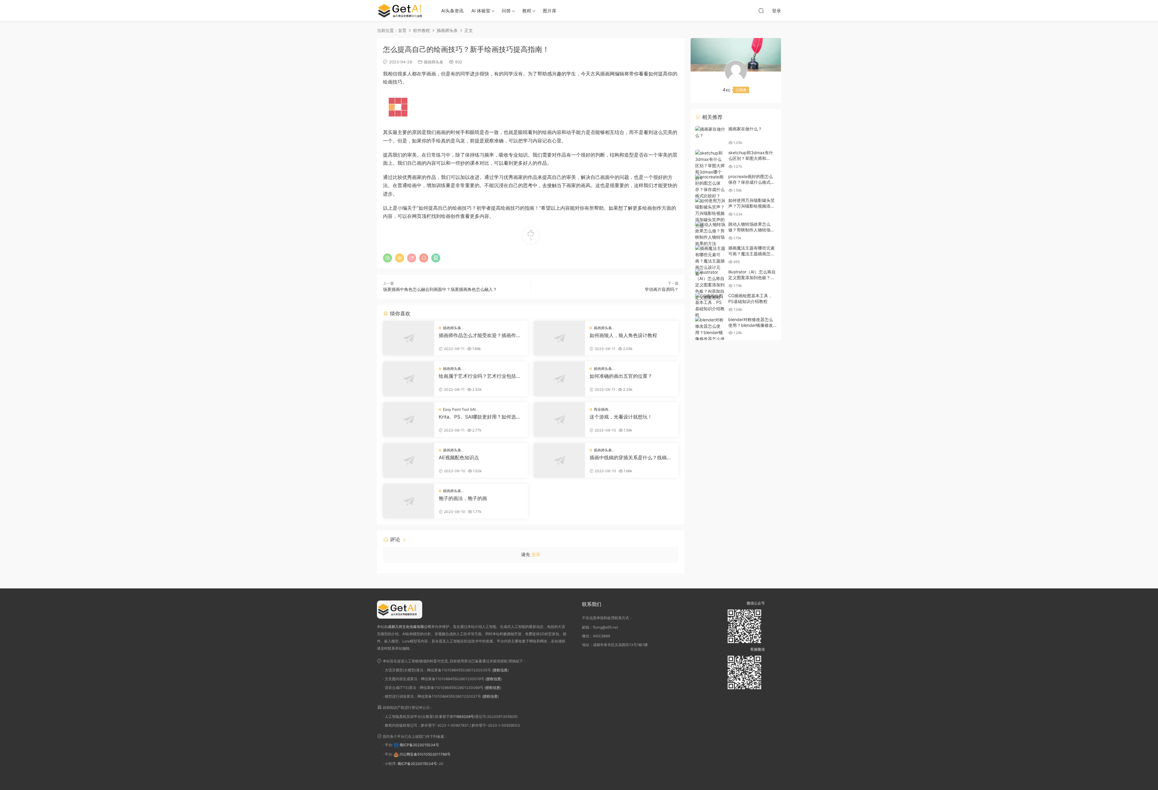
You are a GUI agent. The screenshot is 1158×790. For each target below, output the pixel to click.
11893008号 (463, 716)
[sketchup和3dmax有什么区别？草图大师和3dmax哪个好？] (710, 165)
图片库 (549, 11)
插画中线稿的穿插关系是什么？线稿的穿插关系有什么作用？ (631, 457)
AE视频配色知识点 (459, 457)
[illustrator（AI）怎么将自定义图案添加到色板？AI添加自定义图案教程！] (710, 285)
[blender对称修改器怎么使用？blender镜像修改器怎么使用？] (710, 332)
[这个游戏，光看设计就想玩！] (559, 419)
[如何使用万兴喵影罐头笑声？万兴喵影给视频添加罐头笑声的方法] (710, 213)
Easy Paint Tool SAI (459, 409)
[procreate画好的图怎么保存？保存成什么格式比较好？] (710, 186)
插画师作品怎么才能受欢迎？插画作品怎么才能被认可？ (480, 335)
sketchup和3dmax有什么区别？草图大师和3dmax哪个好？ (750, 158)
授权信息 (500, 670)
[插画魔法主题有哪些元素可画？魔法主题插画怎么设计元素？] (710, 261)
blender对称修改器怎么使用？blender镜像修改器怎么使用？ (750, 325)
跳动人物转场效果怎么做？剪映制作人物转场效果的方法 (751, 229)
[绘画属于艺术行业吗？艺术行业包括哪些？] (408, 379)
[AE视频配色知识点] (408, 460)
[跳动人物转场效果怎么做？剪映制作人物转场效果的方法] (710, 234)
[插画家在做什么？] (710, 132)
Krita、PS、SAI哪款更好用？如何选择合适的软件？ (480, 417)
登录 (535, 554)
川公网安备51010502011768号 (425, 754)
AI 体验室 (480, 11)
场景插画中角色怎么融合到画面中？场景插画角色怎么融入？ (440, 289)
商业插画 (601, 409)
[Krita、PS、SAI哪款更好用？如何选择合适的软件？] (408, 419)
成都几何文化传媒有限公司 (409, 626)
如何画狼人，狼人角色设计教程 (623, 335)
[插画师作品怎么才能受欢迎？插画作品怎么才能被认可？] (408, 338)
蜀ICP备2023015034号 (419, 745)
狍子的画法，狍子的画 (463, 498)
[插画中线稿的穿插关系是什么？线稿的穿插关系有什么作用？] (559, 460)
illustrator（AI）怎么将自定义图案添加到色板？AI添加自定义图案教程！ (752, 277)
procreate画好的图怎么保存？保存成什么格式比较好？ (751, 182)
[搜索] (761, 10)
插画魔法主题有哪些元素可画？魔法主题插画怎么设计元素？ (751, 253)
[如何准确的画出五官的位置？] (559, 379)
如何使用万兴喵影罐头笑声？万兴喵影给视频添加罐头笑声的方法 (751, 206)
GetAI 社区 (402, 10)
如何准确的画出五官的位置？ (621, 376)
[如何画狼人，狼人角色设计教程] (559, 338)
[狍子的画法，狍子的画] (408, 501)
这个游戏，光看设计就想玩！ (621, 417)
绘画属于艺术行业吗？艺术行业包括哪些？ (480, 376)
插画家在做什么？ (745, 128)
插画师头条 (433, 61)
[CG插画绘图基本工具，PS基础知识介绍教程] (710, 305)
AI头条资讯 (452, 11)
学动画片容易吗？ (662, 289)
